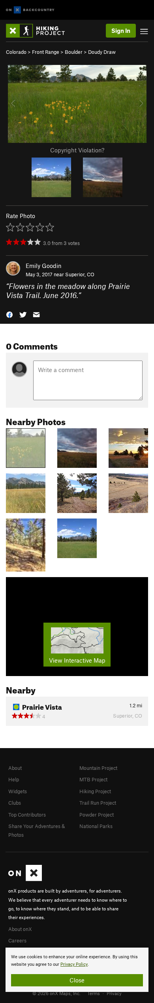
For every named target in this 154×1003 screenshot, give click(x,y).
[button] (9, 313)
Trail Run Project (97, 803)
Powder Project (96, 814)
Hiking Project (95, 791)
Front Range (45, 52)
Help (13, 779)
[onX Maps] (25, 879)
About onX (20, 929)
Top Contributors (27, 814)
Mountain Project (98, 768)
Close (77, 980)
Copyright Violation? (77, 150)
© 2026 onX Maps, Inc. (56, 993)
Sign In (120, 30)
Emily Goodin (44, 265)
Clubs (14, 803)
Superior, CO (79, 274)
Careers (17, 940)
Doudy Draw (102, 52)
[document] (77, 969)
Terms (93, 993)
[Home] (39, 31)
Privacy (114, 993)
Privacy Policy (74, 964)
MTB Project (93, 779)
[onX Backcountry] (30, 10)
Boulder (74, 52)
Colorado (16, 52)
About (15, 768)
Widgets (17, 791)
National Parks (96, 826)
